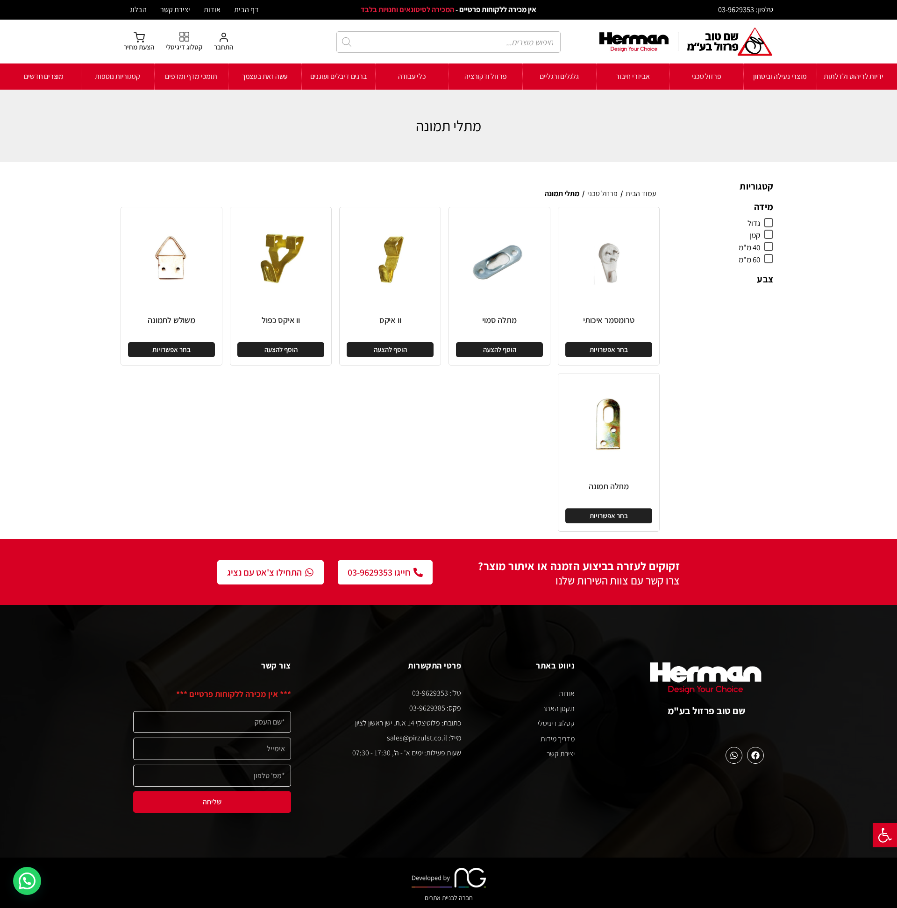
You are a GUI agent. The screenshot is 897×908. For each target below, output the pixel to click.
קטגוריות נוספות (117, 76)
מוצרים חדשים (44, 76)
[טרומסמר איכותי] (608, 257)
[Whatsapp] (734, 755)
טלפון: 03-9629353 (745, 9)
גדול (754, 223)
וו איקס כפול (281, 320)
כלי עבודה (412, 76)
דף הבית (246, 9)
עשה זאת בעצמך (265, 76)
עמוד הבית (641, 193)
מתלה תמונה (609, 486)
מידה (763, 206)
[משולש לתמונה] (171, 257)
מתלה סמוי (499, 320)
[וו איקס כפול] (280, 257)
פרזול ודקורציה (485, 76)
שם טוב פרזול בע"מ (707, 710)
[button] (885, 835)
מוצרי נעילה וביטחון (779, 76)
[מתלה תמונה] (608, 423)
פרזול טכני (706, 76)
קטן (755, 235)
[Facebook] (755, 755)
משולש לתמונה (171, 320)
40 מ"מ (749, 247)
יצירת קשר (175, 9)
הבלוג (138, 9)
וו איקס (390, 320)
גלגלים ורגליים (559, 76)
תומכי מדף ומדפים (191, 76)
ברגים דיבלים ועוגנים (338, 76)
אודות (212, 9)
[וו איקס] (390, 257)
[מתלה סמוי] (499, 257)
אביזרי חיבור (633, 76)
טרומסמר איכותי (608, 320)
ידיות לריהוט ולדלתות (853, 76)
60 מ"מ (749, 259)
